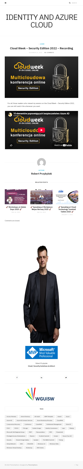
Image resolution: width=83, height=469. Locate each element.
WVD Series (40, 448)
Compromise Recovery (13, 424)
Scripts (56, 436)
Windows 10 (41, 444)
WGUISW (30, 444)
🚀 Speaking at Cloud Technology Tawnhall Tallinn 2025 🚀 (67, 209)
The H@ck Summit (48, 440)
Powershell (59, 432)
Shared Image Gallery (22, 440)
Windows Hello (54, 444)
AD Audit (37, 416)
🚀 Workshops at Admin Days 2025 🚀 (16, 208)
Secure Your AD (67, 436)
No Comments (49, 52)
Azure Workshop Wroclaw (44, 420)
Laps (63, 428)
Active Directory (25, 416)
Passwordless (40, 432)
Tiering (61, 440)
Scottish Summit (44, 436)
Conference (28, 424)
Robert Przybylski (41, 173)
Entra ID (68, 424)
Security (9, 440)
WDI (21, 444)
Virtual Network (11, 444)
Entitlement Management (54, 424)
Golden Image (36, 428)
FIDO (8, 428)
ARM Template (48, 416)
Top (77, 465)
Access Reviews (11, 416)
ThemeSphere (32, 465)
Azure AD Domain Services (24, 420)
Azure (42, 44)
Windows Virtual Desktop (14, 448)
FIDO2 (16, 428)
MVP (30, 432)
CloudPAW (60, 420)
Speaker (36, 440)
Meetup (72, 428)
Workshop (29, 448)
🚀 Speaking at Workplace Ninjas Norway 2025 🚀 (41, 208)
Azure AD (9, 420)
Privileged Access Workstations (16, 436)
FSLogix (25, 428)
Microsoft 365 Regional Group (15, 432)
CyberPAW (39, 424)
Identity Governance (51, 428)
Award (59, 416)
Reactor (32, 436)
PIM (50, 432)
